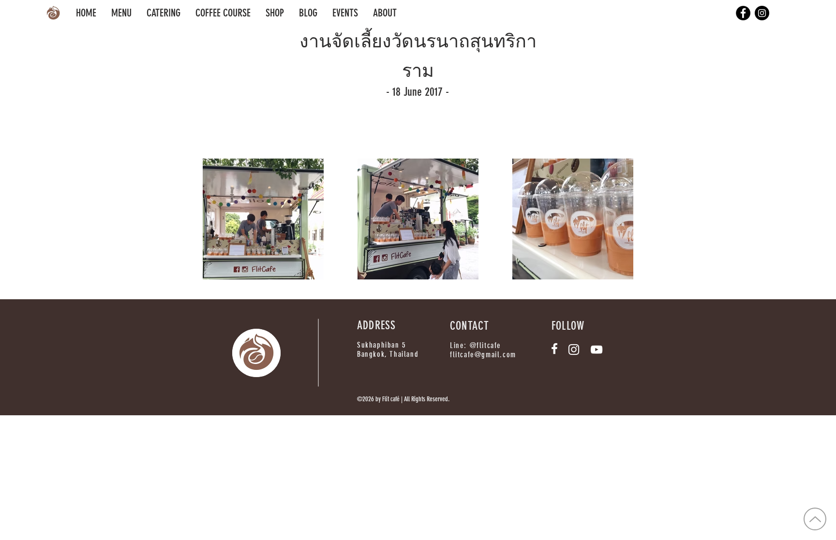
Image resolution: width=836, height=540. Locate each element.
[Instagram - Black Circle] (762, 13)
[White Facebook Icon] (554, 348)
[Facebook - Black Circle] (743, 13)
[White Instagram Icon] (574, 349)
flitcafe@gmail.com (483, 354)
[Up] (815, 519)
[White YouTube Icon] (596, 349)
